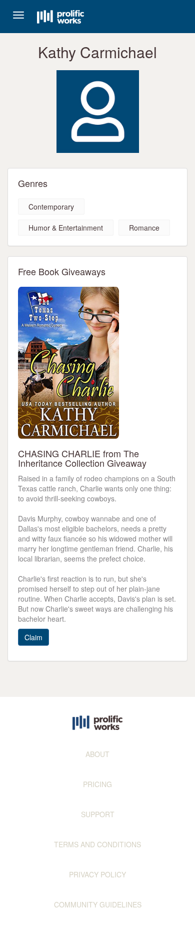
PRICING (97, 784)
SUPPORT (97, 814)
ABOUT (98, 754)
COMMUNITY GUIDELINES (98, 904)
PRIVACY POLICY (97, 874)
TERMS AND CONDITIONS (97, 844)
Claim (33, 637)
